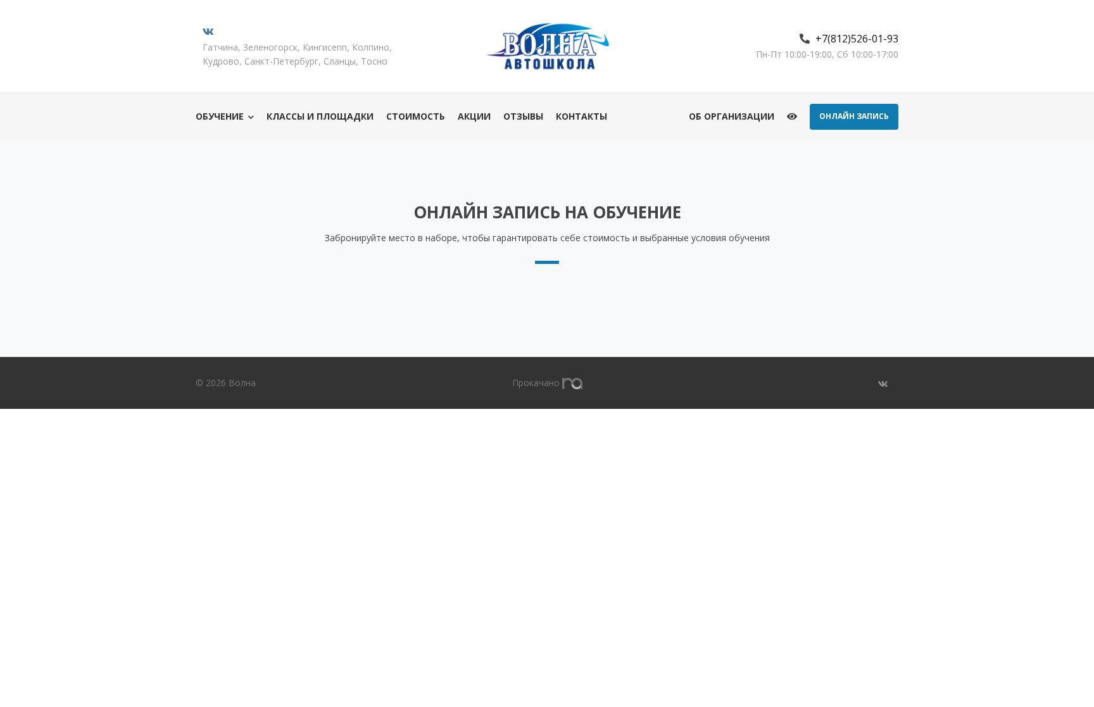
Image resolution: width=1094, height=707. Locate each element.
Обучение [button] (220, 116)
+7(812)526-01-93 (856, 39)
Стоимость (415, 116)
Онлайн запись (854, 116)
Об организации (731, 116)
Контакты (581, 116)
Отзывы (523, 116)
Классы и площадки (320, 116)
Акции (474, 116)
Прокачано (537, 383)
